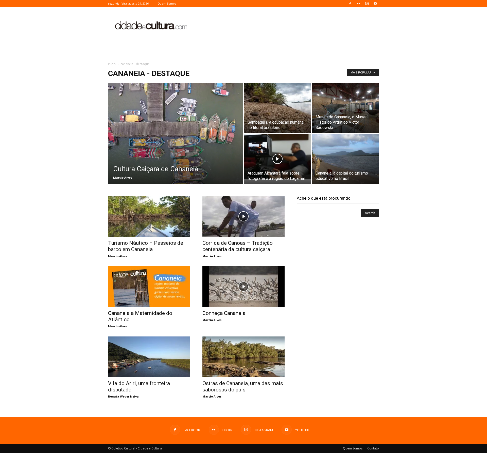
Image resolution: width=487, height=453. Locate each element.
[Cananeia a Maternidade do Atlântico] (149, 286)
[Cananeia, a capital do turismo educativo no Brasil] (345, 159)
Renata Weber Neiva (123, 396)
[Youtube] (375, 3)
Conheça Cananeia (224, 313)
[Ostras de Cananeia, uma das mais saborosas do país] (243, 356)
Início (112, 64)
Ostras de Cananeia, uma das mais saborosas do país (242, 386)
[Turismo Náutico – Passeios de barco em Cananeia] (149, 216)
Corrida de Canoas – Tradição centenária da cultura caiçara (237, 246)
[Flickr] (358, 3)
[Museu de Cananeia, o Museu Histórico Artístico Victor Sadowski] (345, 108)
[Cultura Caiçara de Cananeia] (175, 141)
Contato (373, 448)
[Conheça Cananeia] (243, 286)
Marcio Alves (122, 177)
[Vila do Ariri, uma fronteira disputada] (149, 356)
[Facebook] (350, 3)
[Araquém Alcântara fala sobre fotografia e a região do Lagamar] (277, 156)
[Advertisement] (286, 25)
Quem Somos (167, 3)
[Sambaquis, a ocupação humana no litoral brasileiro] (277, 108)
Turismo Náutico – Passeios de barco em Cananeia (145, 246)
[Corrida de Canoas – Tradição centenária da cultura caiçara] (243, 216)
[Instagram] (367, 3)
